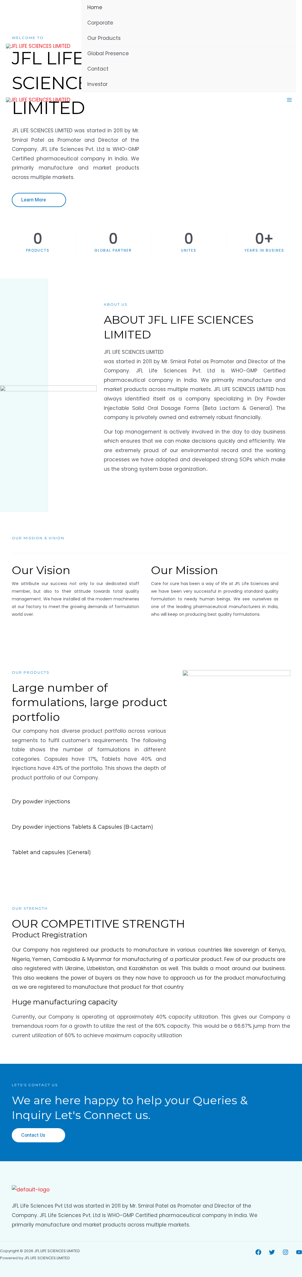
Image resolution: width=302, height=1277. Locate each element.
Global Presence (108, 53)
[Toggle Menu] (283, 23)
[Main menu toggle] (289, 100)
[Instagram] (285, 1252)
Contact (98, 68)
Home (94, 7)
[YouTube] (299, 1252)
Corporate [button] (100, 22)
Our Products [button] (104, 38)
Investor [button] (97, 84)
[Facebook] (258, 1252)
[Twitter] (272, 1252)
